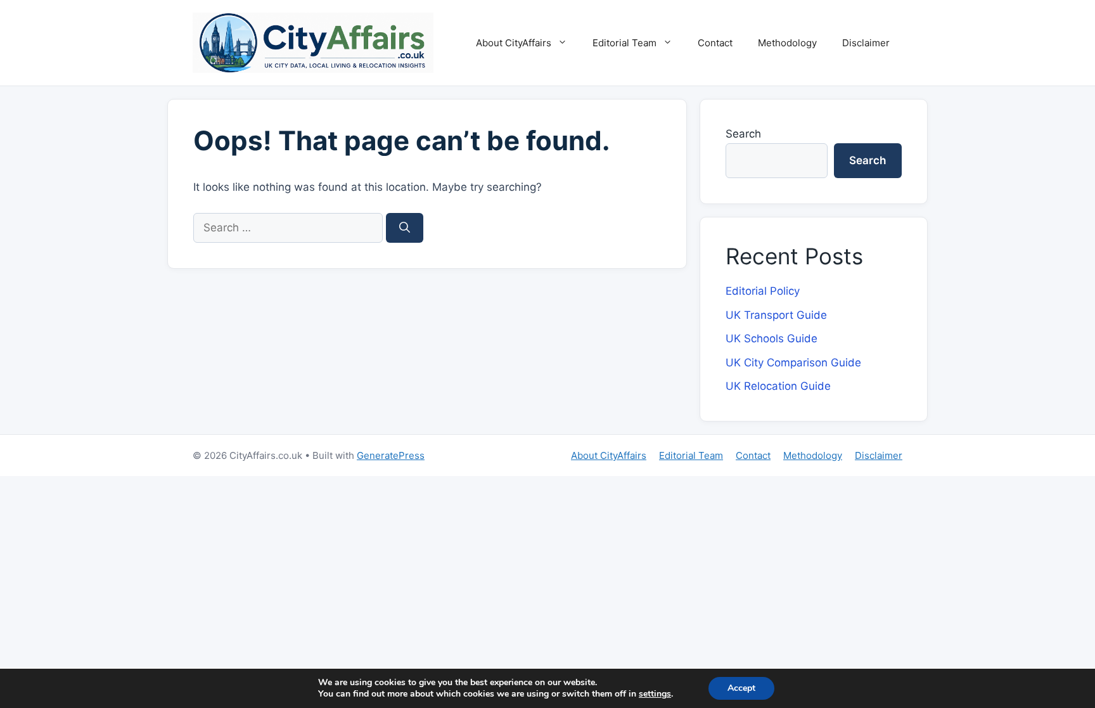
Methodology (787, 43)
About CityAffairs (513, 43)
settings (655, 694)
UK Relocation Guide (778, 386)
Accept (741, 688)
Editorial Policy (763, 291)
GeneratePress (391, 455)
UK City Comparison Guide (793, 362)
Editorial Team (624, 43)
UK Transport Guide (776, 315)
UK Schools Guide (771, 338)
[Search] (404, 228)
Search (743, 133)
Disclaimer (866, 43)
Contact (715, 43)
